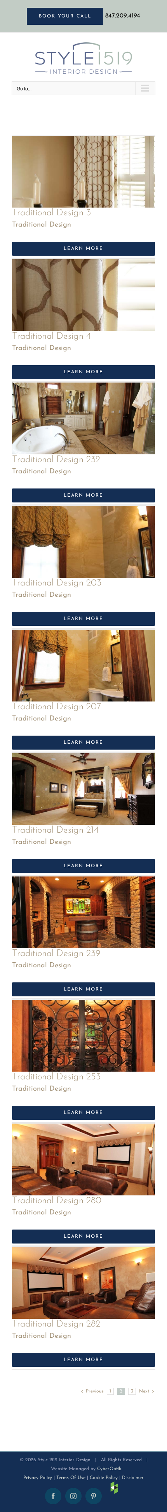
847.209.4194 (122, 16)
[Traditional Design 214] (83, 760)
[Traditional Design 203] (83, 513)
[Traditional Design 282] (83, 1254)
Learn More (83, 248)
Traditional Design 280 (56, 1200)
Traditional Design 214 (55, 830)
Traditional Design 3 (51, 213)
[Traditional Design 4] (83, 266)
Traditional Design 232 (56, 459)
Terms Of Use (70, 1478)
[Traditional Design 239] (83, 883)
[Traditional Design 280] (83, 1130)
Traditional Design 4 (51, 336)
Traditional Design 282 (56, 1324)
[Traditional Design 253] (83, 1007)
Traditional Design (41, 225)
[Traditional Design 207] (83, 637)
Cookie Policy (104, 1478)
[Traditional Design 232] (83, 389)
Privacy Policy (37, 1478)
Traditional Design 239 (56, 953)
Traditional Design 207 (56, 707)
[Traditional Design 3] (83, 143)
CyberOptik (109, 1469)
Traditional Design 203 (56, 583)
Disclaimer (133, 1478)
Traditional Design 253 (56, 1077)
